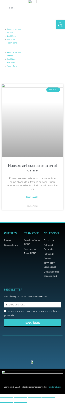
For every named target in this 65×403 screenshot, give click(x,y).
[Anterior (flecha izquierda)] (6, 401)
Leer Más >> (32, 197)
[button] (32, 49)
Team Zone (12, 43)
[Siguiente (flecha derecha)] (20, 401)
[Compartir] (34, 396)
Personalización (14, 29)
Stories (10, 33)
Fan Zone (11, 39)
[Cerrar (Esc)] (48, 396)
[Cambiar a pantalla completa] (20, 396)
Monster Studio (54, 387)
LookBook (11, 36)
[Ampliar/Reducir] (6, 396)
